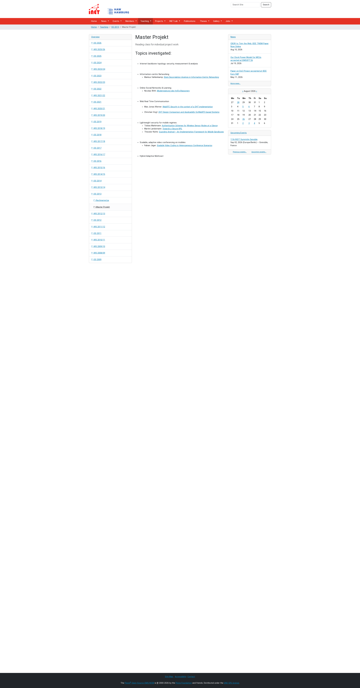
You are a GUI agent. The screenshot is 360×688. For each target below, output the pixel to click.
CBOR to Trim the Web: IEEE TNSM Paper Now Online (249, 45)
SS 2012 (97, 220)
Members (129, 21)
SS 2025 (97, 56)
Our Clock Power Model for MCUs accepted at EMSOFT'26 (245, 59)
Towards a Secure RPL (172, 129)
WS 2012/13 (99, 213)
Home (94, 21)
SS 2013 (115, 27)
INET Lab (173, 21)
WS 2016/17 (99, 154)
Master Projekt (102, 207)
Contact (191, 676)
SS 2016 (97, 161)
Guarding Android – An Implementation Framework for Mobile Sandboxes (191, 132)
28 (238, 102)
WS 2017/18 (99, 141)
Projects (159, 21)
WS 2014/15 (99, 174)
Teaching (144, 21)
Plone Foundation (184, 683)
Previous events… (240, 152)
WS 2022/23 (99, 82)
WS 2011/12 (99, 227)
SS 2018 (97, 135)
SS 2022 (97, 89)
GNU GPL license (231, 683)
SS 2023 (97, 76)
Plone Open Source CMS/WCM (139, 683)
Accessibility (180, 676)
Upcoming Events (238, 133)
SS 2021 (97, 102)
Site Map (169, 676)
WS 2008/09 (99, 253)
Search (266, 5)
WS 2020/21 (99, 108)
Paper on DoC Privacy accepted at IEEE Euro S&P (248, 72)
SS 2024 (97, 63)
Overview (95, 37)
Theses (203, 21)
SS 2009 (97, 259)
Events (116, 21)
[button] (109, 21)
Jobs (228, 21)
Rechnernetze (102, 200)
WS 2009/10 (99, 246)
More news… (235, 83)
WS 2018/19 (99, 128)
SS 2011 (97, 233)
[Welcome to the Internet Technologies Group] (111, 9)
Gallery (216, 21)
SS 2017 (97, 148)
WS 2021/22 (99, 95)
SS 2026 (97, 43)
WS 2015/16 (99, 167)
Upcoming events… (258, 152)
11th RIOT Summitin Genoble (243, 139)
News (103, 21)
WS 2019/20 (99, 115)
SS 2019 (97, 122)
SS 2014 (97, 181)
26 (243, 119)
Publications (189, 21)
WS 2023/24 (99, 69)
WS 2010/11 (99, 240)
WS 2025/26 (99, 49)
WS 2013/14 (99, 187)
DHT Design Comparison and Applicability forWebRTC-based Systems (188, 112)
